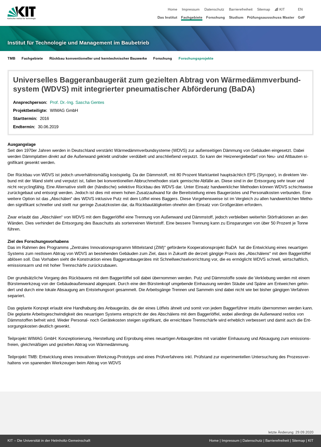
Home (172, 9)
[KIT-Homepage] (22, 13)
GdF (301, 17)
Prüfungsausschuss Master (270, 17)
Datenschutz (214, 9)
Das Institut (167, 17)
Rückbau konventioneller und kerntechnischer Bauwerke (98, 58)
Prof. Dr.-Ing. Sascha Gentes (77, 102)
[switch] (311, 10)
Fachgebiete (191, 17)
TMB (11, 58)
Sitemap (263, 9)
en (300, 9)
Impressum (191, 9)
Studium (236, 17)
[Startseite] (311, 17)
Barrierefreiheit (241, 9)
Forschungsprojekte (196, 58)
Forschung (215, 17)
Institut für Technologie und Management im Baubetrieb (78, 43)
